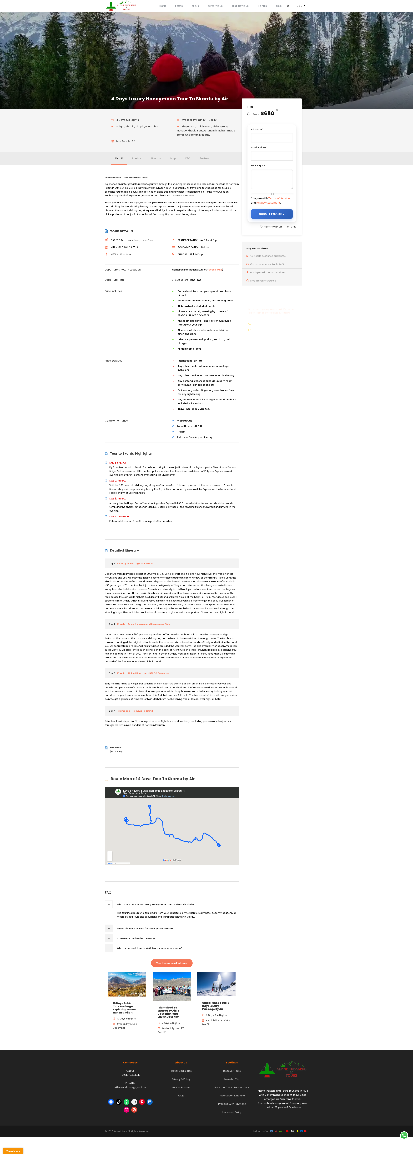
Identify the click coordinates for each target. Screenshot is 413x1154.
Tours (179, 6)
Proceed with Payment (232, 1103)
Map (173, 158)
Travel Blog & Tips (181, 1071)
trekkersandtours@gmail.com (130, 1087)
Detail (119, 158)
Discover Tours (232, 1071)
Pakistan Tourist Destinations (232, 1087)
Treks (195, 6)
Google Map (215, 269)
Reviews (204, 158)
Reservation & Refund (232, 1095)
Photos (136, 158)
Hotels (262, 6)
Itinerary (156, 158)
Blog (279, 6)
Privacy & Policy (181, 1079)
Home (162, 6)
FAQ (187, 158)
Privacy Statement (268, 203)
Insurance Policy (232, 1112)
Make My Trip (232, 1079)
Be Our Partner (181, 1087)
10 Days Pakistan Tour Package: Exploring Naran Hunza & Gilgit (124, 1007)
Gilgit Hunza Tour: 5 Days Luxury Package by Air (215, 1006)
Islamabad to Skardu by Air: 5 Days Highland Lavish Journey (168, 1012)
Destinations (240, 6)
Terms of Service (279, 198)
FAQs (181, 1095)
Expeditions (215, 6)
